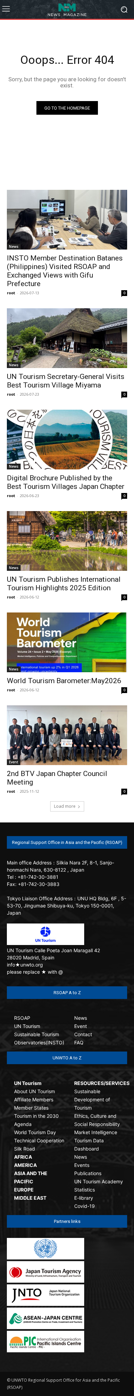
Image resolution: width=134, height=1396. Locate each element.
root (11, 292)
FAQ (78, 1042)
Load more (65, 806)
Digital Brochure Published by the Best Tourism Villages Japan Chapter (65, 482)
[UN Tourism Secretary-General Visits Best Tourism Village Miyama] (67, 338)
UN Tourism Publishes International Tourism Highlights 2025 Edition (64, 583)
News (14, 246)
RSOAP (22, 1018)
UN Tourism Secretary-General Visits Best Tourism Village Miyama (65, 380)
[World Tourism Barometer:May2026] (67, 642)
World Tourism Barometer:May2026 (64, 681)
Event (13, 762)
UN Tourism (27, 1026)
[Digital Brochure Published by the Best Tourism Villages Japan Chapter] (67, 439)
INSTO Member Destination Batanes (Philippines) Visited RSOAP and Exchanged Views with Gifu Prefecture (65, 271)
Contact (83, 1034)
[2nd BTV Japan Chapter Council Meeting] (67, 735)
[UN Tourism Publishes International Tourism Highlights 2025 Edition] (67, 541)
